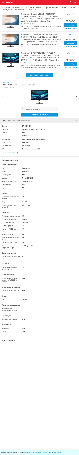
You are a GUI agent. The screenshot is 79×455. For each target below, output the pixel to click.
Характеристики (14, 121)
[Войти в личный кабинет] (75, 2)
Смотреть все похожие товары (39, 75)
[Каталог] (3, 2)
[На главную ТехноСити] (9, 2)
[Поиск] (72, 2)
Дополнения (25, 121)
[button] (39, 97)
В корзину (70, 25)
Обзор (4, 121)
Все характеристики (9, 153)
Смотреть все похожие (39, 115)
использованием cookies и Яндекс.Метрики (45, 452)
